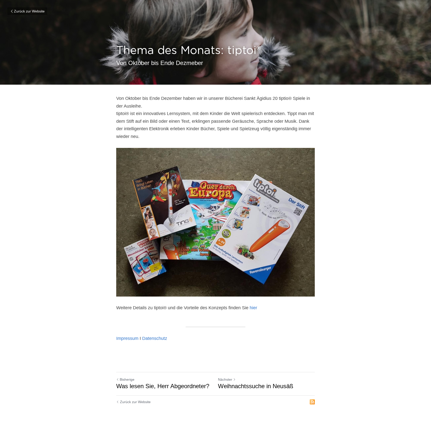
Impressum (127, 338)
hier (253, 307)
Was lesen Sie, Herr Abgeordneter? (162, 386)
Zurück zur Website (29, 11)
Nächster (225, 379)
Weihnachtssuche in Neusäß (255, 386)
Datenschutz (154, 338)
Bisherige (127, 379)
